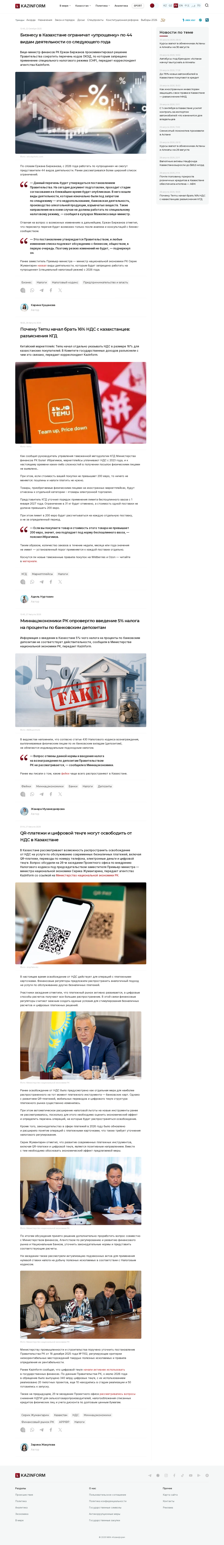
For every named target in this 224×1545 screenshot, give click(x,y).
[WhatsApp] (32, 290)
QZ (170, 5)
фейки (65, 773)
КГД (24, 574)
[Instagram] (22, 290)
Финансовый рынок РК (37, 1422)
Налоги (42, 282)
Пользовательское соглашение (107, 1494)
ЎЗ (198, 5)
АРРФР (64, 1422)
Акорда (30, 20)
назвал (42, 265)
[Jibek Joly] (190, 20)
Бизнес (26, 282)
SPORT (138, 5)
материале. (30, 561)
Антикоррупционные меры (104, 1513)
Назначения (45, 20)
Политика (21, 1501)
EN (181, 5)
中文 (187, 5)
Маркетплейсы (42, 574)
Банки (73, 786)
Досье (81, 20)
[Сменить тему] (154, 5)
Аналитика (121, 5)
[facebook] (174, 1475)
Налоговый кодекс (65, 282)
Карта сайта (170, 1494)
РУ (175, 5)
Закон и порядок (65, 20)
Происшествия (24, 1494)
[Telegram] (41, 290)
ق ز (193, 5)
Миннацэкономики (50, 786)
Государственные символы (105, 1507)
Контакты (168, 1501)
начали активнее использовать (104, 1369)
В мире (19, 1520)
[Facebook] (50, 290)
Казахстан (60, 1415)
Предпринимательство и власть (105, 282)
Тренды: (20, 20)
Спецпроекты (95, 20)
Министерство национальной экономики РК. (87, 875)
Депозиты (105, 786)
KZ (165, 5)
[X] (60, 290)
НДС (75, 1415)
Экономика (21, 1513)
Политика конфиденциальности (107, 1501)
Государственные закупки (104, 1520)
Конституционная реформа (122, 20)
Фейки (26, 786)
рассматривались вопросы (117, 1394)
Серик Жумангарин (35, 1415)
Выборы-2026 (149, 20)
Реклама (168, 1507)
